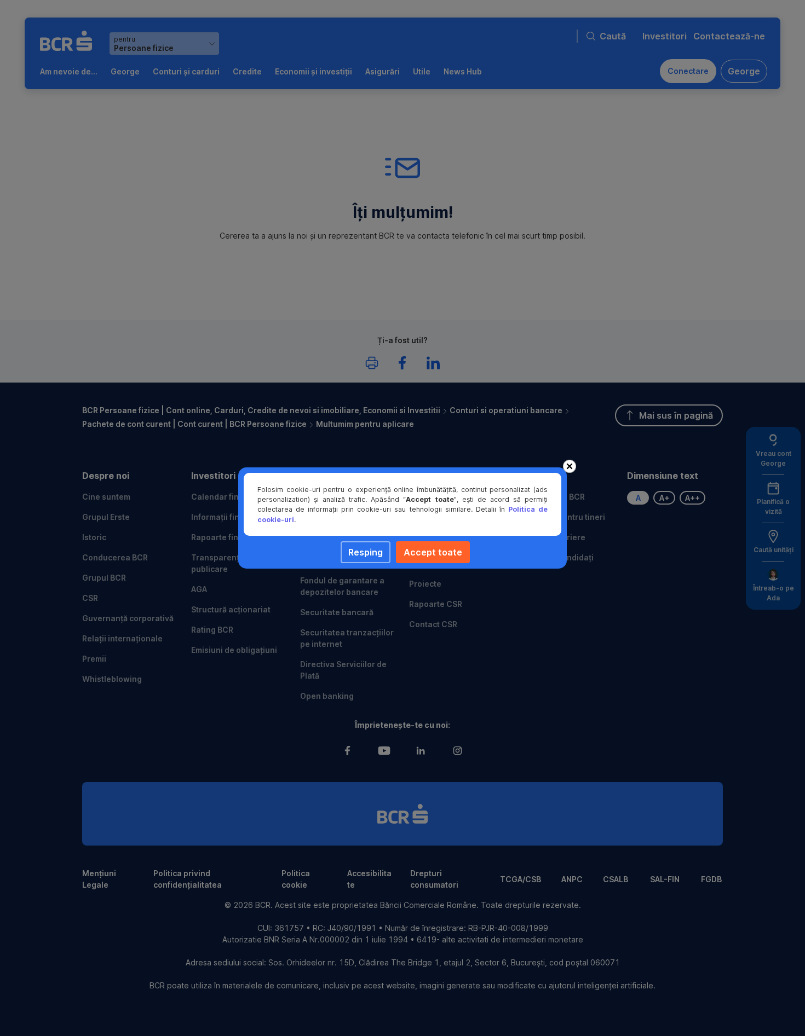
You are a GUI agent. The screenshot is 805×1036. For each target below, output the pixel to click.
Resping (365, 552)
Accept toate (433, 552)
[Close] (569, 466)
